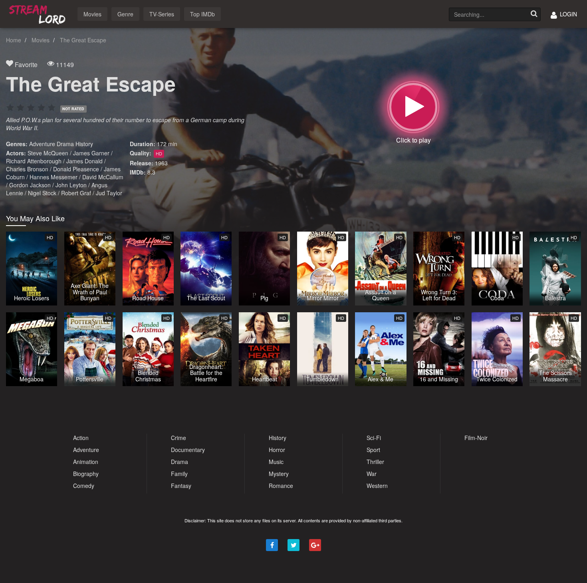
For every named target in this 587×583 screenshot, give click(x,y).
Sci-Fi (374, 438)
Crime (178, 438)
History (84, 144)
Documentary (188, 450)
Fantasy (181, 486)
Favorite (25, 64)
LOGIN (567, 14)
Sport (373, 450)
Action (81, 438)
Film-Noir (476, 438)
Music (276, 462)
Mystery (279, 474)
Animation (85, 462)
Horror (277, 450)
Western (377, 486)
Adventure (42, 144)
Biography (86, 474)
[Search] (534, 14)
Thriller (375, 462)
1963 (161, 163)
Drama (65, 144)
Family (179, 474)
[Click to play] (413, 107)
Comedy (83, 486)
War (372, 474)
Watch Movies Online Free (38, 13)
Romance (281, 486)
